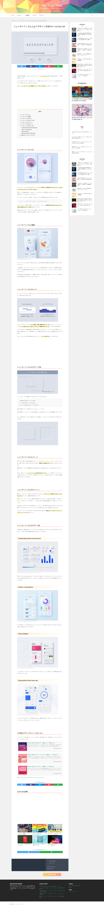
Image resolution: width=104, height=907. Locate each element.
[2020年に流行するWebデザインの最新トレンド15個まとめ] (40, 828)
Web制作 (27, 15)
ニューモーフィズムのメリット (26, 122)
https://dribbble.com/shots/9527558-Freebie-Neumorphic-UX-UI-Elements (30, 572)
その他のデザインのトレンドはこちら (27, 135)
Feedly (70, 887)
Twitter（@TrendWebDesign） (75, 885)
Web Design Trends (52, 5)
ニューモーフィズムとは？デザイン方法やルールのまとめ (39, 26)
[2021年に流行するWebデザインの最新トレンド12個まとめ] (55, 839)
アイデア (34, 15)
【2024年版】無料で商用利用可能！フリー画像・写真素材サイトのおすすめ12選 (84, 34)
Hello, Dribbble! (25, 131)
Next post (51, 868)
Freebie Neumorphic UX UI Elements (29, 127)
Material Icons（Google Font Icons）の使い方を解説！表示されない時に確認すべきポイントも (84, 65)
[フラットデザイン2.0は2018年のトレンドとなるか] (25, 839)
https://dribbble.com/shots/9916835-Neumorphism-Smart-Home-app (29, 714)
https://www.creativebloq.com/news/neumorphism (32, 777)
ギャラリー (41, 15)
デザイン (19, 15)
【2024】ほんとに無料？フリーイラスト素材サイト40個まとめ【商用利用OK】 (84, 50)
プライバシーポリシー (73, 891)
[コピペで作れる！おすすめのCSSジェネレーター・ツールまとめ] (55, 828)
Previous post (52, 866)
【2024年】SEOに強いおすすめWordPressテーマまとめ (50, 886)
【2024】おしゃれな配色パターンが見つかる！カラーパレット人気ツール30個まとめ (84, 29)
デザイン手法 (51, 863)
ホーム (12, 15)
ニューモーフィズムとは (25, 114)
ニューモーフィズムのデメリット (26, 123)
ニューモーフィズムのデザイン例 (26, 125)
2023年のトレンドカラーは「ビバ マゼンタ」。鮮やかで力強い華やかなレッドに (84, 70)
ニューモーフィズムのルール (26, 118)
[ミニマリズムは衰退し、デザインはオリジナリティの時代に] (25, 828)
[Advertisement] (27, 99)
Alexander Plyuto (28, 259)
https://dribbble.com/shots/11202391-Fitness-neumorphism (27, 621)
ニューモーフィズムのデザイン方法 (27, 120)
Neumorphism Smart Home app (28, 133)
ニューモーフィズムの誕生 (25, 116)
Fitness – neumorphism (27, 129)
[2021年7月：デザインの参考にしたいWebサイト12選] (40, 839)
